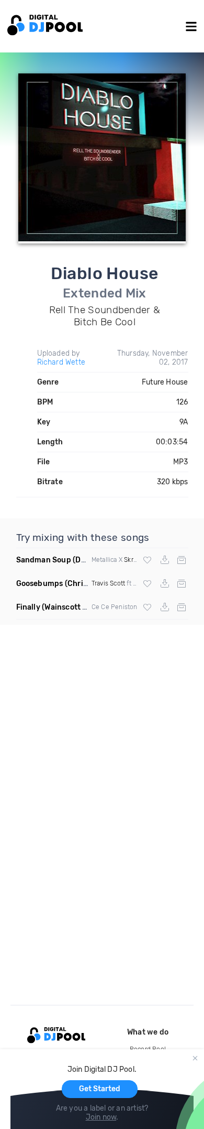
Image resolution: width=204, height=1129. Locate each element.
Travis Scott (108, 583)
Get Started (99, 1088)
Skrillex (134, 559)
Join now (101, 1117)
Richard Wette (61, 362)
